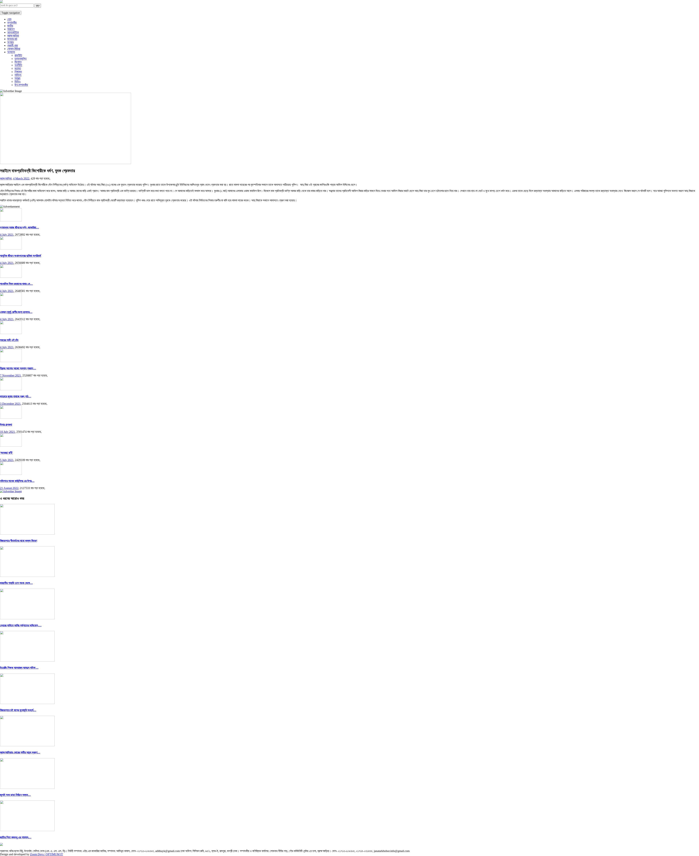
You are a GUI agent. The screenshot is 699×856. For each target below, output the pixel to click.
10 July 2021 (7, 431)
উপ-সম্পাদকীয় (21, 84)
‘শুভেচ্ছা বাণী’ (6, 452)
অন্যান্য (11, 52)
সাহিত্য (18, 75)
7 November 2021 (10, 375)
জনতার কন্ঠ (12, 38)
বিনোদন (18, 61)
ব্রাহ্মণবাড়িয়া (13, 35)
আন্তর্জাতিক (13, 32)
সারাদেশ (11, 29)
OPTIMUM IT (54, 854)
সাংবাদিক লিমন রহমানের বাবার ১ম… (16, 283)
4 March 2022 (21, 178)
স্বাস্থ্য (17, 78)
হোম (9, 19)
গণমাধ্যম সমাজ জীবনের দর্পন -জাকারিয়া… (19, 227)
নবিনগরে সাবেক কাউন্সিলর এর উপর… (17, 480)
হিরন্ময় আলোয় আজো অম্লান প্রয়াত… (18, 368)
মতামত (18, 68)
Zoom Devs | (38, 854)
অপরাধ (10, 42)
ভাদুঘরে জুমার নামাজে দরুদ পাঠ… (15, 396)
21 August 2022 (9, 488)
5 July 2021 (6, 460)
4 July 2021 (6, 234)
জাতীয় (10, 25)
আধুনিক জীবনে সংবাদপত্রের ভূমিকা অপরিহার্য (20, 255)
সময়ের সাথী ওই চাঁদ (9, 340)
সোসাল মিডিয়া (13, 48)
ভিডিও (18, 81)
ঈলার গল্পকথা (6, 424)
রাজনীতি (18, 55)
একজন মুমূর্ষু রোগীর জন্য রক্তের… (16, 312)
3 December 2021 (10, 403)
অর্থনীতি (18, 65)
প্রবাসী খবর (12, 45)
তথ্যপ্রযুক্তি (21, 58)
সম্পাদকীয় (12, 22)
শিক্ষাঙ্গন (18, 71)
